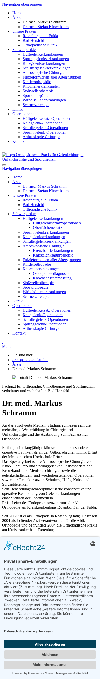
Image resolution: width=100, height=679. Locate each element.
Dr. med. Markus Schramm (44, 186)
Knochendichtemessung (52, 278)
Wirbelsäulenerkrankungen (44, 100)
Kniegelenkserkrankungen (44, 63)
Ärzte (16, 17)
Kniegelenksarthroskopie (53, 255)
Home (17, 13)
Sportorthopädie (35, 95)
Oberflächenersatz (47, 227)
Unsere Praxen (24, 31)
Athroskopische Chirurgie (43, 72)
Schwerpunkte (24, 49)
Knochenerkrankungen (41, 86)
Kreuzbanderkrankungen (53, 250)
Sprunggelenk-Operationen (44, 132)
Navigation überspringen (22, 4)
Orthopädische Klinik (40, 45)
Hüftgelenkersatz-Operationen (47, 118)
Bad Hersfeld (33, 40)
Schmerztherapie (36, 105)
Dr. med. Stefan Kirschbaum (46, 26)
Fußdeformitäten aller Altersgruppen (52, 77)
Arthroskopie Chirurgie (41, 137)
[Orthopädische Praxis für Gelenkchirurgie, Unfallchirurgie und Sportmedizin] (50, 159)
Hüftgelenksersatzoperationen (57, 223)
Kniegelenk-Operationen (43, 123)
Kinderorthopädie (37, 82)
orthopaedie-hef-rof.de (30, 359)
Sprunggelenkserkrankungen (46, 59)
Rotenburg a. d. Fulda (40, 36)
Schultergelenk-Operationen (45, 127)
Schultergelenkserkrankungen (47, 68)
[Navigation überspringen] (2, 150)
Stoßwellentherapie (38, 91)
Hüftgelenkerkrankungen (43, 54)
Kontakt (18, 141)
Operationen (22, 114)
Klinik (17, 109)
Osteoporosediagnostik (51, 273)
